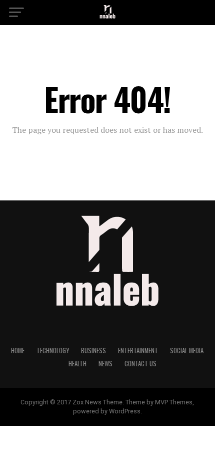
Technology (52, 350)
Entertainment (138, 350)
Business (93, 350)
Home (17, 350)
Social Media (187, 350)
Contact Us (140, 363)
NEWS (105, 363)
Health (77, 363)
